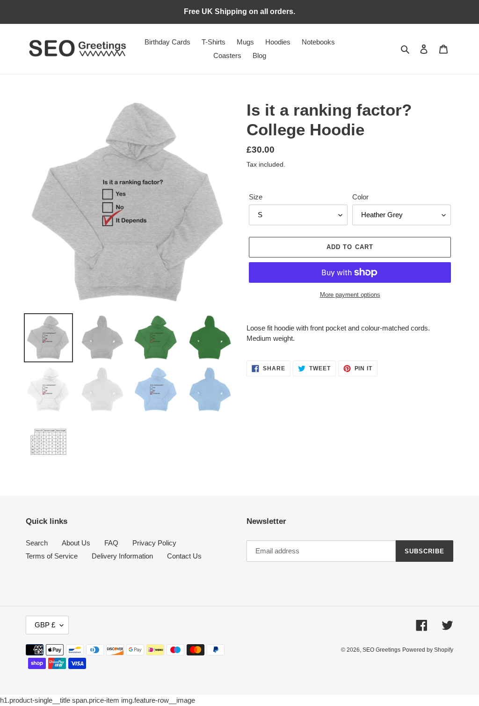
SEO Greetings (381, 650)
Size (255, 197)
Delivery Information (122, 556)
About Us (76, 543)
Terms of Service (52, 556)
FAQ (111, 543)
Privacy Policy (154, 543)
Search (37, 543)
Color (360, 197)
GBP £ (45, 625)
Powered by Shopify (427, 650)
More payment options (350, 294)
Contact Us (184, 556)
